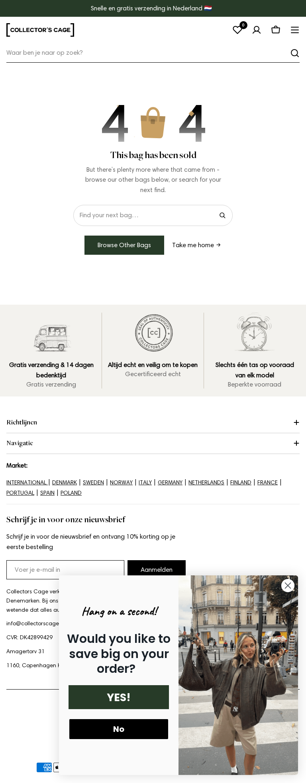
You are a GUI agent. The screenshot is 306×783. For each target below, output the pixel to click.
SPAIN (47, 493)
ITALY (145, 482)
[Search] (222, 215)
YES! (119, 697)
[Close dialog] (288, 586)
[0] (237, 30)
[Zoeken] (295, 53)
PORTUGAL (20, 493)
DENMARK (64, 482)
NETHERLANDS (206, 482)
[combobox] (153, 53)
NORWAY (121, 482)
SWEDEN (93, 482)
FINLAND (240, 482)
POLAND (71, 493)
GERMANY (170, 482)
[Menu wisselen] (295, 30)
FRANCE (267, 482)
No (118, 729)
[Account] (256, 30)
